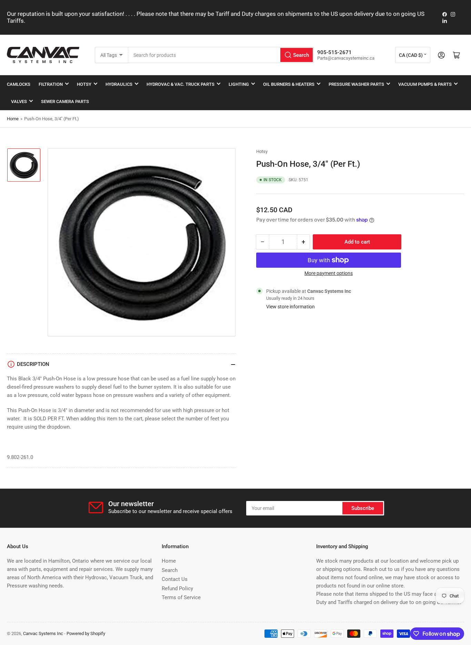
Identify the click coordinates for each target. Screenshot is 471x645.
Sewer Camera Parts (65, 101)
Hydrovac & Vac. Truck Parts (180, 84)
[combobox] (221, 55)
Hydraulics (119, 84)
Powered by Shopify (86, 633)
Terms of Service (181, 597)
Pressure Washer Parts (356, 84)
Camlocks (18, 84)
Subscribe (362, 508)
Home (13, 118)
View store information (290, 306)
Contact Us (175, 579)
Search (170, 570)
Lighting (239, 84)
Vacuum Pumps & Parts (425, 84)
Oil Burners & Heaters (288, 84)
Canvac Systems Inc (43, 633)
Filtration (51, 84)
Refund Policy (177, 588)
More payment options (328, 273)
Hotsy (84, 84)
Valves (19, 101)
